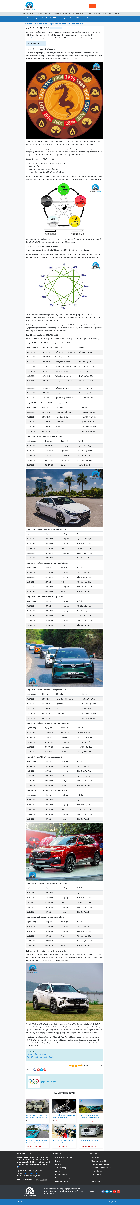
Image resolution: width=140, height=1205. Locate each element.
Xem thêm (21, 1167)
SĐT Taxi (97, 14)
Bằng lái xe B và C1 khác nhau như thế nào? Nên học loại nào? (37, 1116)
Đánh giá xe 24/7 (36, 14)
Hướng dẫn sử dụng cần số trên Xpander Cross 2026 (64, 1116)
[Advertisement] (11, 50)
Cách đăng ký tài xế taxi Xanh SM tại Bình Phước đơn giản (90, 1116)
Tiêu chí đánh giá (61, 1168)
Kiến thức (88, 14)
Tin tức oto (95, 1158)
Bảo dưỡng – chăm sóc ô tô (101, 1168)
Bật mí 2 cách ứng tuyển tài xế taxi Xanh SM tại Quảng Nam (36, 1142)
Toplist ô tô (107, 14)
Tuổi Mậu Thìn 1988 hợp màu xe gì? (39, 1054)
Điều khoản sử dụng (62, 1178)
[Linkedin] (110, 1191)
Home (19, 18)
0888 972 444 (28, 1173)
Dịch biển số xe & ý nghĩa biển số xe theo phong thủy (90, 1142)
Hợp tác (58, 1171)
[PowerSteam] (29, 6)
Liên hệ (117, 14)
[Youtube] (114, 1191)
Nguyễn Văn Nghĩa (32, 28)
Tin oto (48, 14)
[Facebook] (103, 1191)
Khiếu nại (58, 1164)
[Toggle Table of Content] (42, 43)
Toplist (93, 1178)
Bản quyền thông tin (62, 1174)
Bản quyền (118, 1202)
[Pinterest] (118, 1191)
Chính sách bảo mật (62, 1181)
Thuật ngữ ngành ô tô (99, 1161)
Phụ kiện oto (77, 14)
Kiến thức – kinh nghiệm (100, 1164)
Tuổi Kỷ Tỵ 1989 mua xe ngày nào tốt (40, 1057)
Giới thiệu (24, 14)
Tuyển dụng (95, 1181)
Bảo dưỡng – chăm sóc (62, 14)
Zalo (35, 1173)
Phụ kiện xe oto (96, 1174)
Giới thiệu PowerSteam (63, 1158)
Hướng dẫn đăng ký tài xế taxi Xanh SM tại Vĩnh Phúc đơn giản (64, 1142)
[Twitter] (107, 1191)
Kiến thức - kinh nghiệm (31, 18)
